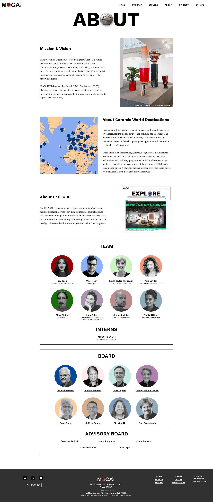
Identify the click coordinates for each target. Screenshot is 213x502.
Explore (153, 5)
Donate (200, 5)
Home (122, 5)
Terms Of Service (198, 481)
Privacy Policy (178, 483)
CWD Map (137, 5)
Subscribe (33, 485)
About (168, 5)
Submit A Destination (198, 477)
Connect (184, 5)
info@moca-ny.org (106, 490)
